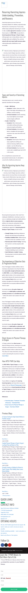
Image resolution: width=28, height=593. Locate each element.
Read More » (5, 439)
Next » (8, 495)
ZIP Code (6, 578)
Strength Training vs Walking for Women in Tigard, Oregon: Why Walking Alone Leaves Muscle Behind (12, 469)
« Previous (4, 495)
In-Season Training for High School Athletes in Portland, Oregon (13, 418)
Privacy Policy (19, 550)
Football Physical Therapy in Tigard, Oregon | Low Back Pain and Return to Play (13, 444)
